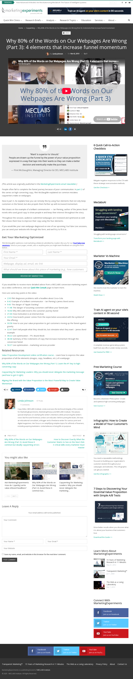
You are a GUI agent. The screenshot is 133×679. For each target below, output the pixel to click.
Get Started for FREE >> (103, 352)
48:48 (9, 338)
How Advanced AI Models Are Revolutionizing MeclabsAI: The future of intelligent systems (51, 2)
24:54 (9, 317)
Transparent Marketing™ (117, 571)
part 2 (79, 189)
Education (86, 20)
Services (99, 20)
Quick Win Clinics (12, 20)
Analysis (50, 20)
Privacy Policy (101, 664)
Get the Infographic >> (102, 474)
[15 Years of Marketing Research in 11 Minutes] (99, 563)
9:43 (9, 304)
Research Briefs (33, 20)
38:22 (9, 335)
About (111, 20)
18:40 (9, 310)
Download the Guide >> (103, 537)
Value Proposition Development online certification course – (28, 355)
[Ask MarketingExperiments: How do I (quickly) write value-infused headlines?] (17, 471)
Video (67, 33)
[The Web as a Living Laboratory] (99, 585)
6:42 (9, 301)
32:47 (9, 329)
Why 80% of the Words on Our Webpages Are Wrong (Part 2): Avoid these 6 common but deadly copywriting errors (23, 442)
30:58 (9, 323)
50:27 (9, 345)
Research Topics (68, 20)
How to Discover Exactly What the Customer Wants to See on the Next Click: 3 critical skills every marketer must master (66, 443)
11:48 (9, 307)
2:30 (9, 298)
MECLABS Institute (43, 670)
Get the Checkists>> (101, 187)
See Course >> (99, 406)
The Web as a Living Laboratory (115, 583)
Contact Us (122, 664)
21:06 (9, 314)
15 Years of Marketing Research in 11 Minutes (116, 561)
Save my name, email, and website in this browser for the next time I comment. (35, 554)
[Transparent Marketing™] (99, 574)
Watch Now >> (99, 295)
